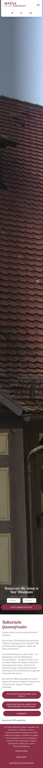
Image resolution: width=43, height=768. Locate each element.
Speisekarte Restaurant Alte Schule (21, 695)
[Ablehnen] (40, 746)
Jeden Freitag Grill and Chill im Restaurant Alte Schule (21, 705)
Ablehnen (21, 757)
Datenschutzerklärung (21, 763)
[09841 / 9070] (21, 14)
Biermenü (22, 713)
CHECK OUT (29, 597)
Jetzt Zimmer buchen (21, 607)
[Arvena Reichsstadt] (14, 4)
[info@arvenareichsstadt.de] (30, 14)
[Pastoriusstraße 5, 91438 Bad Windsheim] (12, 14)
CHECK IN (13, 597)
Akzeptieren (21, 751)
